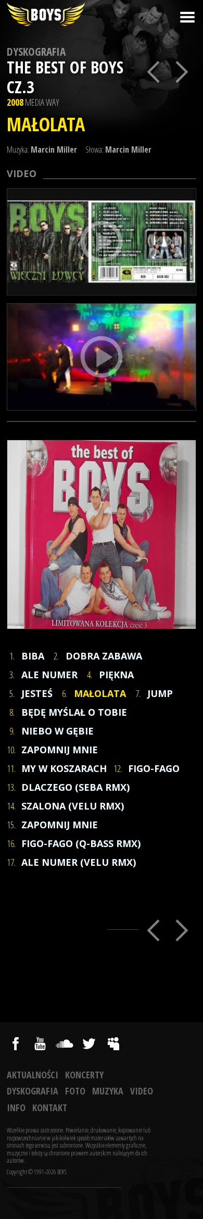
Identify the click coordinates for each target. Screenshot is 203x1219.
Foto (75, 1091)
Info (16, 1107)
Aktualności (32, 1074)
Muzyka (107, 1091)
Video (141, 1091)
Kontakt (49, 1107)
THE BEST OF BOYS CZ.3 (65, 77)
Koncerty (84, 1074)
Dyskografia (36, 51)
